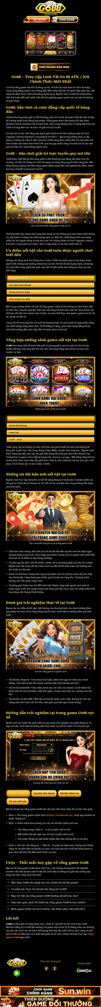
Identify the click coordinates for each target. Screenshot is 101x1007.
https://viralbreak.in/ (60, 815)
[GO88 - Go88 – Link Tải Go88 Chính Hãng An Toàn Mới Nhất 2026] (50, 8)
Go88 (9, 87)
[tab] (50, 278)
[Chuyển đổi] (8, 883)
